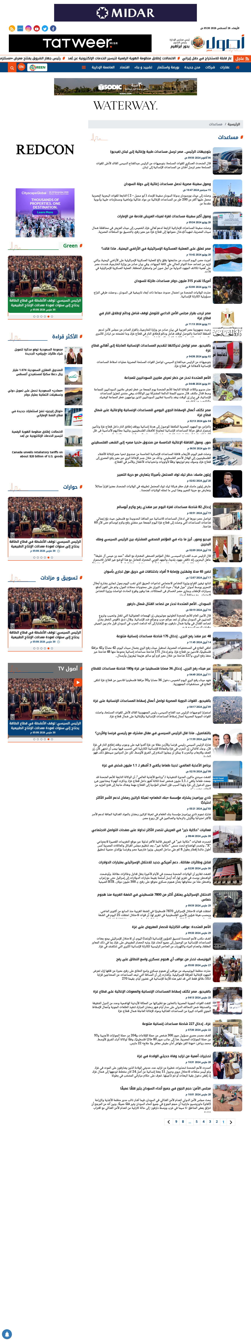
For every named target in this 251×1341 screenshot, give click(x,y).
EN (21, 67)
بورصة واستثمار (168, 67)
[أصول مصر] (225, 43)
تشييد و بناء (143, 67)
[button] (52, 317)
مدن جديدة (192, 67)
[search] (12, 67)
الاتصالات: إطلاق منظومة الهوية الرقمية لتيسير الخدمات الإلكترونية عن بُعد (167, 58)
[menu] (83, 67)
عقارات (225, 67)
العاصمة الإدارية (103, 67)
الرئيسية (234, 124)
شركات (210, 67)
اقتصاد (124, 67)
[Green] (37, 67)
